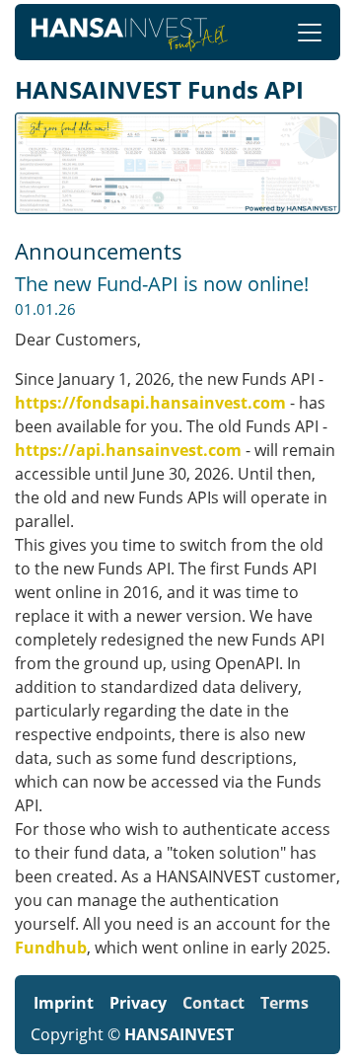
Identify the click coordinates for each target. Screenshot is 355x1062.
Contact (213, 1003)
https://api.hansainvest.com (128, 450)
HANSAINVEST (179, 1034)
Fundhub (51, 947)
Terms (284, 1003)
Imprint (64, 1003)
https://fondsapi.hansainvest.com (150, 403)
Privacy (138, 1003)
